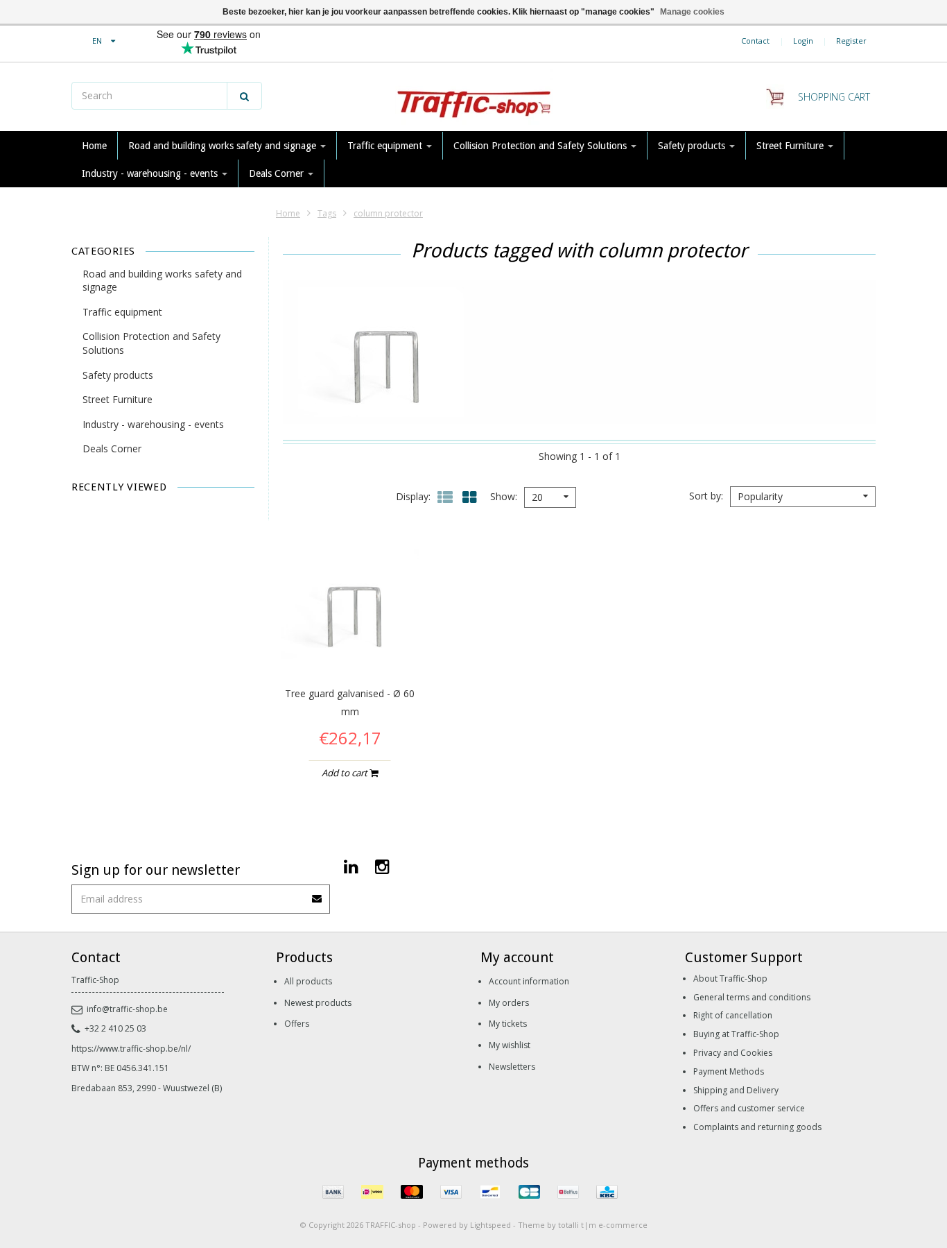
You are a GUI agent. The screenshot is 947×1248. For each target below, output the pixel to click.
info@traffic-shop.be (127, 1009)
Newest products (317, 1003)
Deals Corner (277, 173)
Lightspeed (490, 1225)
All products (308, 981)
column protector (388, 213)
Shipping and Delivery (736, 1090)
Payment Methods (728, 1071)
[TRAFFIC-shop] (473, 97)
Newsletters (512, 1066)
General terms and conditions (751, 997)
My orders (509, 1003)
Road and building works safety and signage (223, 145)
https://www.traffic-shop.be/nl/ (131, 1048)
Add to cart (346, 773)
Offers (296, 1023)
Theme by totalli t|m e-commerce (583, 1225)
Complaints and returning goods (757, 1127)
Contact (755, 40)
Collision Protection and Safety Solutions (541, 145)
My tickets (508, 1023)
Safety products (693, 145)
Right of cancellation (732, 1015)
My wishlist (509, 1045)
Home (94, 145)
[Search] (244, 96)
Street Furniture (791, 145)
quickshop (349, 644)
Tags (327, 213)
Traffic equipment (386, 145)
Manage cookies (692, 12)
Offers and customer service (749, 1108)
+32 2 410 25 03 (115, 1028)
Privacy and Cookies (732, 1053)
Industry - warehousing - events (151, 173)
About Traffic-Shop (730, 978)
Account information (529, 981)
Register (851, 40)
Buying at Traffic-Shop (736, 1034)
